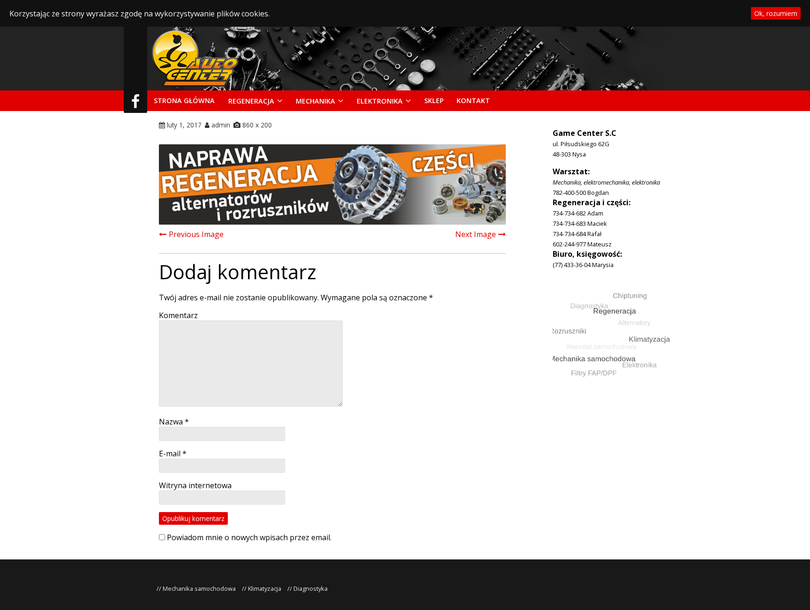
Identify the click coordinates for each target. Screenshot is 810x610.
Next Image (475, 234)
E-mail (173, 453)
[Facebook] (135, 104)
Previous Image (196, 234)
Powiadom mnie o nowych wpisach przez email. (249, 537)
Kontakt (473, 100)
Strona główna (184, 100)
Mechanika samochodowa (199, 588)
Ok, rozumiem (775, 13)
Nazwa (174, 422)
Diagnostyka (310, 588)
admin (220, 124)
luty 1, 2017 (184, 124)
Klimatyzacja (264, 588)
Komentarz (178, 315)
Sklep (433, 100)
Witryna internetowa (195, 485)
